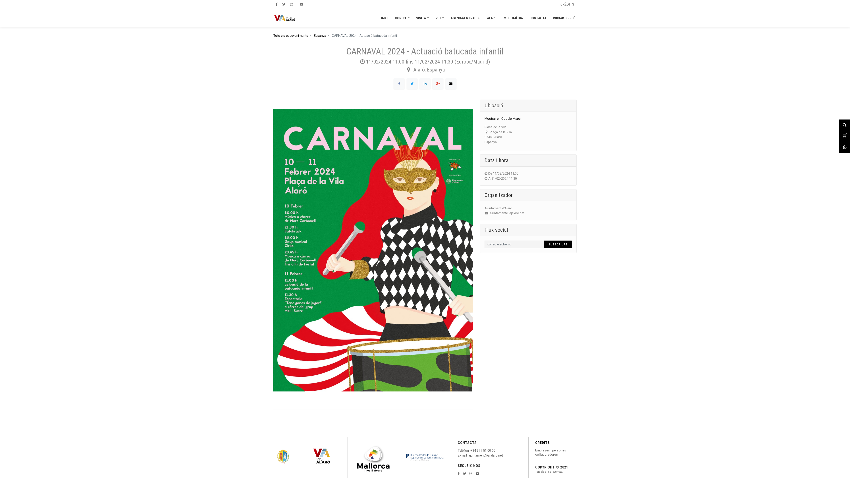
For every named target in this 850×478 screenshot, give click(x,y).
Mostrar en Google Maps (503, 119)
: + (470, 451)
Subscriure (558, 244)
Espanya (320, 36)
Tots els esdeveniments (290, 36)
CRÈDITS (542, 443)
